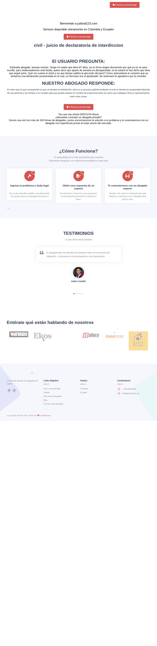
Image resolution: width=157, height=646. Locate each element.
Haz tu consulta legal (52, 389)
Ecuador (83, 392)
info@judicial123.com (130, 393)
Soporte (47, 392)
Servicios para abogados (53, 404)
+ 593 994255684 (129, 389)
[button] (74, 293)
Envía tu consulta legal (127, 5)
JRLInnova (46, 415)
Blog (45, 400)
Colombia (84, 389)
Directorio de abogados (53, 396)
